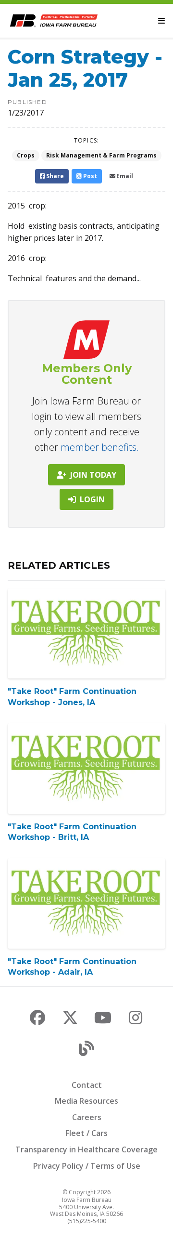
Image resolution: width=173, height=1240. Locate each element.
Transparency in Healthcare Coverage (86, 1149)
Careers (86, 1117)
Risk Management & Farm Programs (101, 155)
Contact (87, 1085)
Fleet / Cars (86, 1133)
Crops (26, 155)
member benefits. (100, 447)
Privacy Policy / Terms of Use (86, 1166)
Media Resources (86, 1101)
